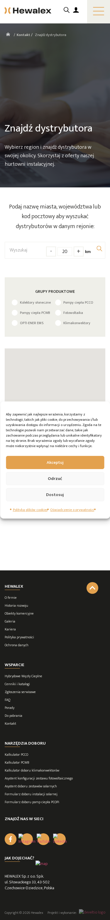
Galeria (10, 621)
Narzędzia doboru (25, 743)
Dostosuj (55, 494)
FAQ (7, 700)
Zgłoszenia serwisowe (20, 692)
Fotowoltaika (73, 313)
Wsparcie (14, 664)
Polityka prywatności (19, 637)
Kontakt (10, 723)
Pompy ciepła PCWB (35, 313)
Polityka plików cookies (30, 510)
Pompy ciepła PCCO (78, 302)
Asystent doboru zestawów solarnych (31, 786)
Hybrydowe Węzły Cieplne (23, 676)
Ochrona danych (16, 645)
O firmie (11, 598)
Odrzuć (55, 478)
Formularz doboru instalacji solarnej (31, 794)
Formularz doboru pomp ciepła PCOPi (32, 802)
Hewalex (14, 586)
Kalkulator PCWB (17, 762)
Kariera (10, 629)
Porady (9, 708)
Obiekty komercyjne (19, 613)
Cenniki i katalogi (17, 684)
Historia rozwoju (16, 605)
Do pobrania (13, 716)
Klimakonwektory (76, 323)
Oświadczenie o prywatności (72, 510)
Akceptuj (55, 462)
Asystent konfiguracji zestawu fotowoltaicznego (39, 778)
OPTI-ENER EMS (31, 323)
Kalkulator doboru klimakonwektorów (32, 770)
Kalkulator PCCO (16, 754)
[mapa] (41, 864)
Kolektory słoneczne (35, 302)
